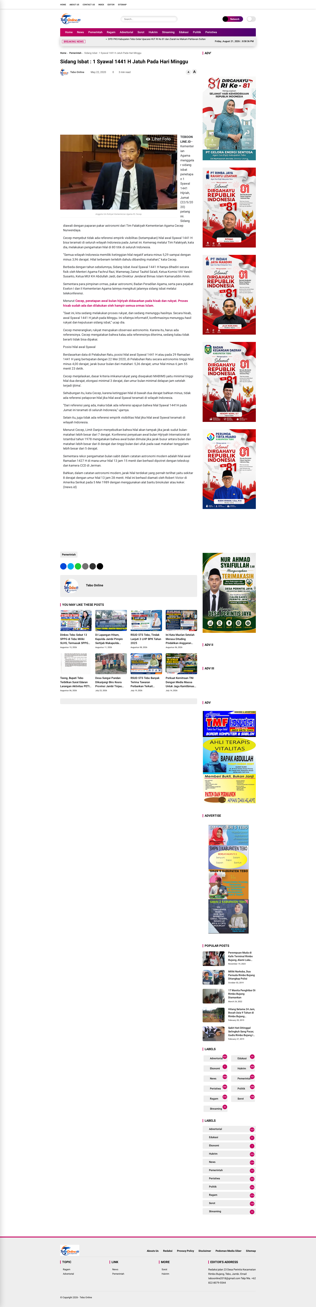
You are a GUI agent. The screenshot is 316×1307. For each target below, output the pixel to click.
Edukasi (184, 32)
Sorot (141, 32)
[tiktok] (254, 4)
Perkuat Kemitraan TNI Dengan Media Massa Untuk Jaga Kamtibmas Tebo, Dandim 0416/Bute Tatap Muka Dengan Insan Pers (181, 678)
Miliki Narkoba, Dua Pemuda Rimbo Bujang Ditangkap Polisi (241, 971)
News (80, 32)
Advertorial (126, 32)
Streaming (168, 32)
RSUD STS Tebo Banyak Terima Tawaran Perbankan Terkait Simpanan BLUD (145, 678)
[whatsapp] (78, 562)
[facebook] (232, 4)
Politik (197, 32)
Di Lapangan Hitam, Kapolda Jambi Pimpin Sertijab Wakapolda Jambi (109, 635)
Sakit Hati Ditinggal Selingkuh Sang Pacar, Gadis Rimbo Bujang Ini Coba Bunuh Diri (241, 1027)
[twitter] (237, 4)
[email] (92, 562)
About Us (74, 4)
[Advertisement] (128, 101)
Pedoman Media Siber (228, 1246)
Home (63, 4)
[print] (85, 562)
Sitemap (122, 4)
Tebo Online (86, 1293)
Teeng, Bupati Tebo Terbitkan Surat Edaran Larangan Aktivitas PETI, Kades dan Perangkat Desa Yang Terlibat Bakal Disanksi (75, 678)
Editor (111, 4)
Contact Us (89, 4)
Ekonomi (217, 1063)
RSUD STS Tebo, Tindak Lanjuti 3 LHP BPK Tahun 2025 (146, 634)
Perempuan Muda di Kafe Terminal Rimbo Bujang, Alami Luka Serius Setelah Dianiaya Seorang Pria (242, 952)
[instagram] (243, 4)
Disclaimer (205, 1246)
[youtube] (248, 4)
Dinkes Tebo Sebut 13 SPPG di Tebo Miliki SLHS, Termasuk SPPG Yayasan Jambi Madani (74, 635)
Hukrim (153, 32)
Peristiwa (211, 32)
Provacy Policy (185, 1246)
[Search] (174, 19)
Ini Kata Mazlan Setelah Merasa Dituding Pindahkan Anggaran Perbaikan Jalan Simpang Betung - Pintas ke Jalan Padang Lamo (181, 635)
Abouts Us (153, 1246)
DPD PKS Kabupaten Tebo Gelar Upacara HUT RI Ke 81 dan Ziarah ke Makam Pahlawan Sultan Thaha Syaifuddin (127, 39)
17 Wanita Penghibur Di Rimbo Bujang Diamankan (241, 989)
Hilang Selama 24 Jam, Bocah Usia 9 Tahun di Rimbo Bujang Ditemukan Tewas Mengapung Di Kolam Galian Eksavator (241, 1008)
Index (101, 4)
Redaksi (167, 1246)
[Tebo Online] (70, 23)
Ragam (111, 32)
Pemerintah (95, 32)
